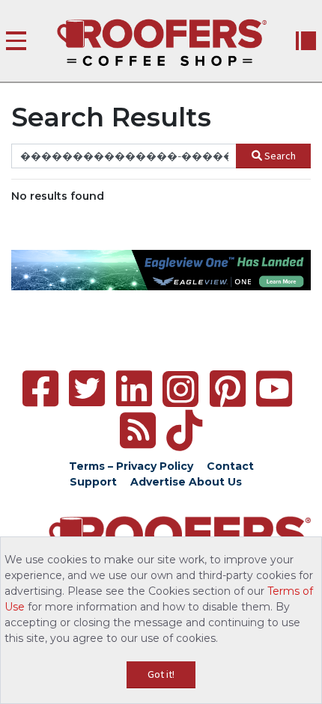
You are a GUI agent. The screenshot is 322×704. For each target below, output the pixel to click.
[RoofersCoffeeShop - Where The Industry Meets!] (162, 42)
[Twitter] (87, 388)
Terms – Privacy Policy (131, 466)
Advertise (158, 482)
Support (93, 482)
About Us (215, 482)
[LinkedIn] (134, 388)
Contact (230, 466)
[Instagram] (180, 389)
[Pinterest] (228, 388)
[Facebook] (40, 388)
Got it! (161, 674)
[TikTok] (184, 430)
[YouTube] (274, 388)
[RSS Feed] (138, 430)
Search (280, 155)
